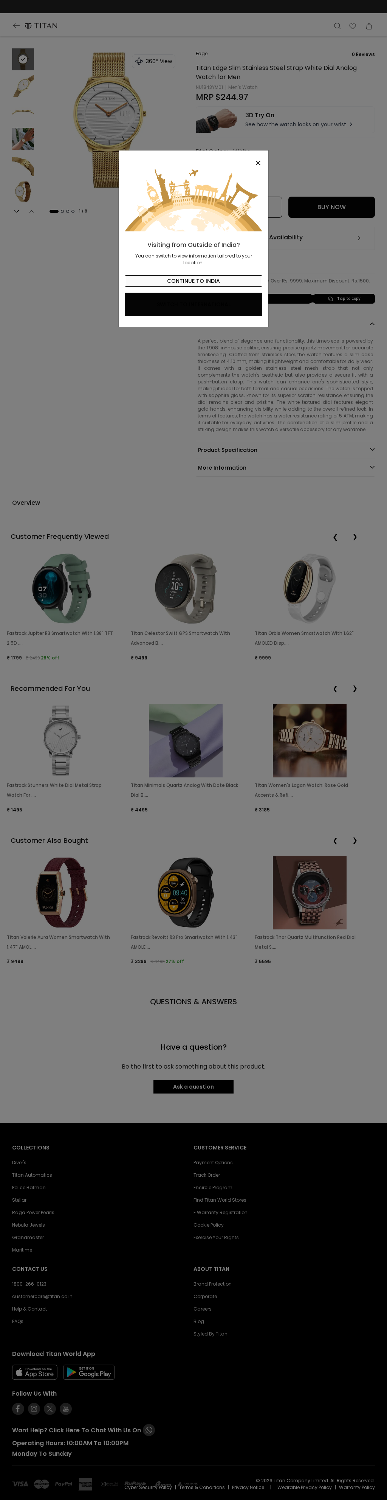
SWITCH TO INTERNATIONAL (194, 304)
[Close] (193, 158)
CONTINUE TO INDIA (193, 281)
